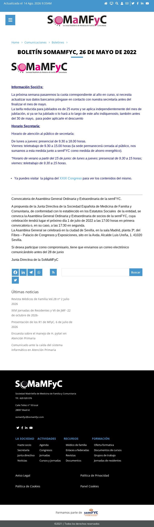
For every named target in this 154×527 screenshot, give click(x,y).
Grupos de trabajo (105, 455)
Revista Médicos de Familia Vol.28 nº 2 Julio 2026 (40, 301)
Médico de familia (76, 445)
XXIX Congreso (71, 178)
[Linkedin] (23, 272)
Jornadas (45, 455)
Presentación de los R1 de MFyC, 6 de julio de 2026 (41, 324)
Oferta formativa (104, 445)
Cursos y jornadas (50, 460)
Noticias (22, 460)
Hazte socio (24, 445)
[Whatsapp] (38, 272)
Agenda (44, 445)
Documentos (73, 460)
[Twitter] (15, 280)
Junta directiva (25, 455)
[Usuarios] (122, 3)
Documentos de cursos (108, 450)
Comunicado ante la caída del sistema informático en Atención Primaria (37, 347)
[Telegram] (30, 272)
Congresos (46, 450)
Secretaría (23, 450)
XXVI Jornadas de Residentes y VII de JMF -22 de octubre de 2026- (41, 312)
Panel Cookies (89, 486)
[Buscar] (117, 3)
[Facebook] (15, 272)
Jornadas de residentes (107, 460)
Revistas (71, 455)
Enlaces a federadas (77, 450)
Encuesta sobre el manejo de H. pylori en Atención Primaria (39, 336)
